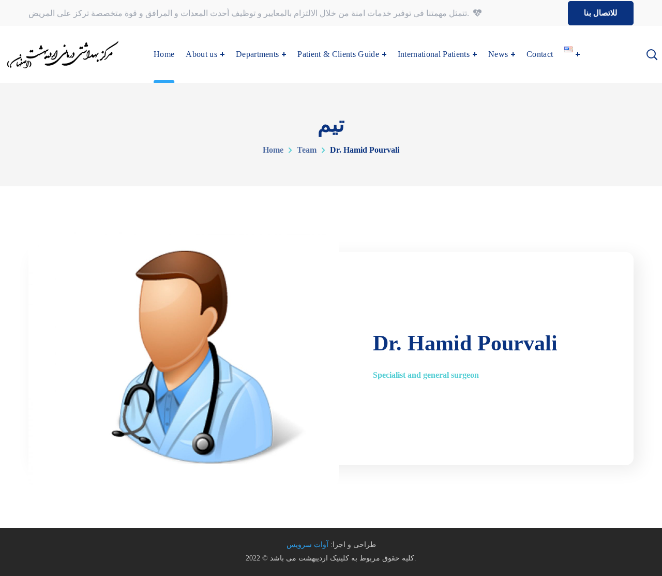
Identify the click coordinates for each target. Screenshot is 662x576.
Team (307, 149)
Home (273, 149)
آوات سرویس (307, 545)
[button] (601, 13)
